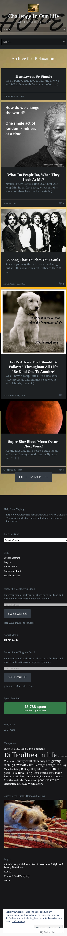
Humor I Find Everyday (16, 876)
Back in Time (12, 748)
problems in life (48, 780)
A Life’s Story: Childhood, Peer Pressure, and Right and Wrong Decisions (33, 866)
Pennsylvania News (43, 776)
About (7, 871)
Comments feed (12, 571)
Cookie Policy (18, 921)
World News (35, 783)
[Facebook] (5, 640)
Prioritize (30, 780)
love (51, 772)
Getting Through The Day (50, 765)
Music (16, 776)
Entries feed (10, 566)
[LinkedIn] (13, 640)
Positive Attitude (13, 780)
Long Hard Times (37, 772)
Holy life (36, 769)
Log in (7, 562)
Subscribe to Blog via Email (19, 588)
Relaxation (10, 783)
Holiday (25, 769)
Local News (18, 772)
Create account (12, 557)
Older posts (33, 477)
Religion (22, 783)
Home (46, 769)
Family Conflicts (26, 761)
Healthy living (12, 769)
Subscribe (17, 613)
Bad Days (27, 748)
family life (43, 761)
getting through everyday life (32, 763)
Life (54, 769)
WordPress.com (12, 575)
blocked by (39, 709)
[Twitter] (9, 640)
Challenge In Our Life (33, 16)
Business (39, 748)
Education (9, 761)
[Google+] (17, 640)
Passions (25, 776)
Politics (59, 776)
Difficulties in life (30, 754)
